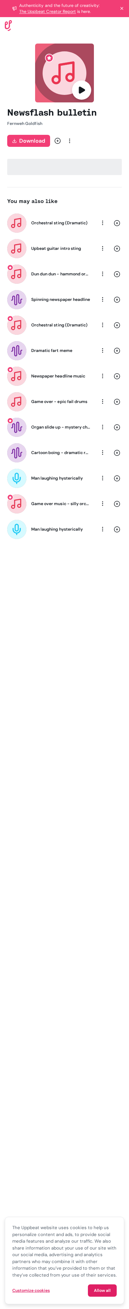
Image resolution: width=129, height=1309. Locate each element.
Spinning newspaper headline (60, 299)
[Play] (81, 90)
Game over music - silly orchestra (61, 503)
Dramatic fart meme (51, 350)
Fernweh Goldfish (24, 123)
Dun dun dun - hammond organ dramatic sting (61, 274)
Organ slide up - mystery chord (61, 427)
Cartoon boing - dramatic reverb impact (61, 452)
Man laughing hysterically (57, 478)
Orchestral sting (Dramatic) (59, 223)
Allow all (102, 1290)
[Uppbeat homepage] (8, 25)
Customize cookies (31, 1290)
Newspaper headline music (58, 376)
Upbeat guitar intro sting (56, 248)
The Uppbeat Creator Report (47, 11)
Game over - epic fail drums (59, 401)
